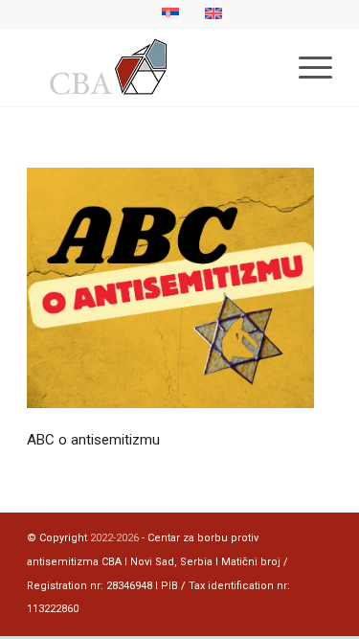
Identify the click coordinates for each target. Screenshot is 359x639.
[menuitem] (306, 68)
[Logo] (149, 68)
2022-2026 (114, 538)
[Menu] (306, 68)
